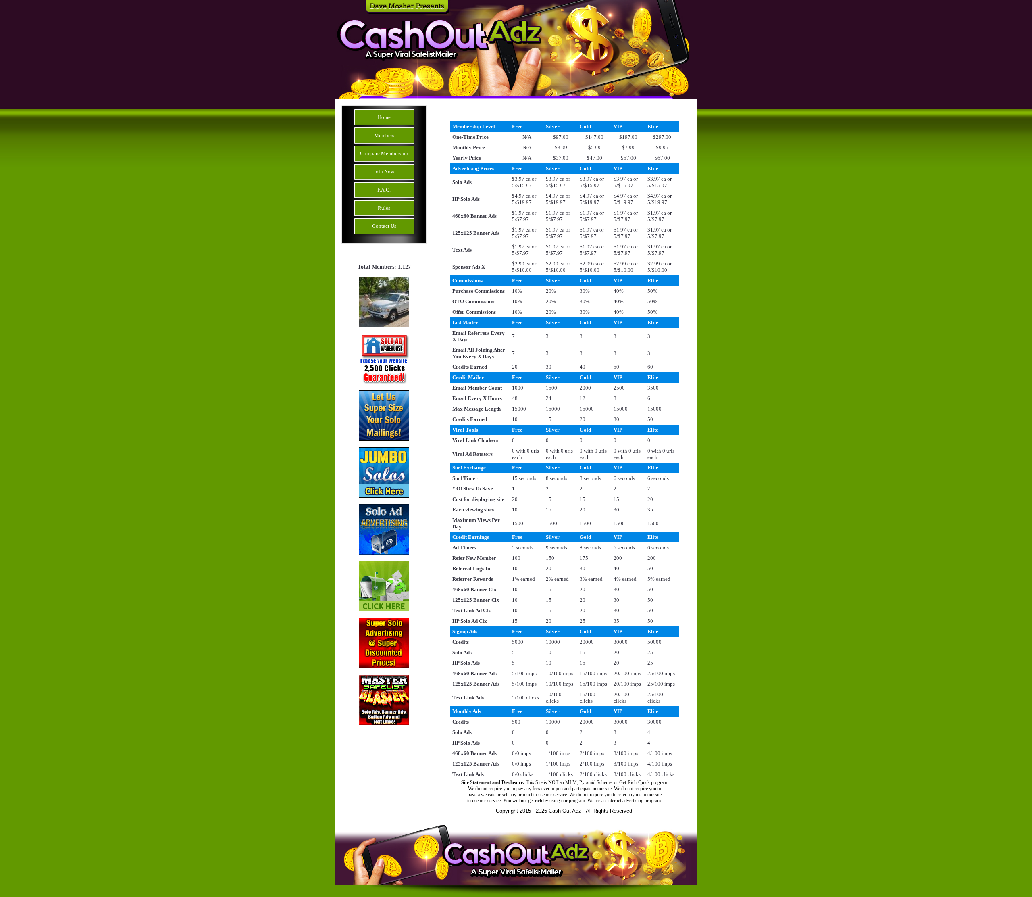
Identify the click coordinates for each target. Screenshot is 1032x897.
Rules (384, 208)
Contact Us (384, 226)
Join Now (384, 172)
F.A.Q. (384, 190)
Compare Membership (384, 153)
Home (384, 117)
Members (384, 135)
